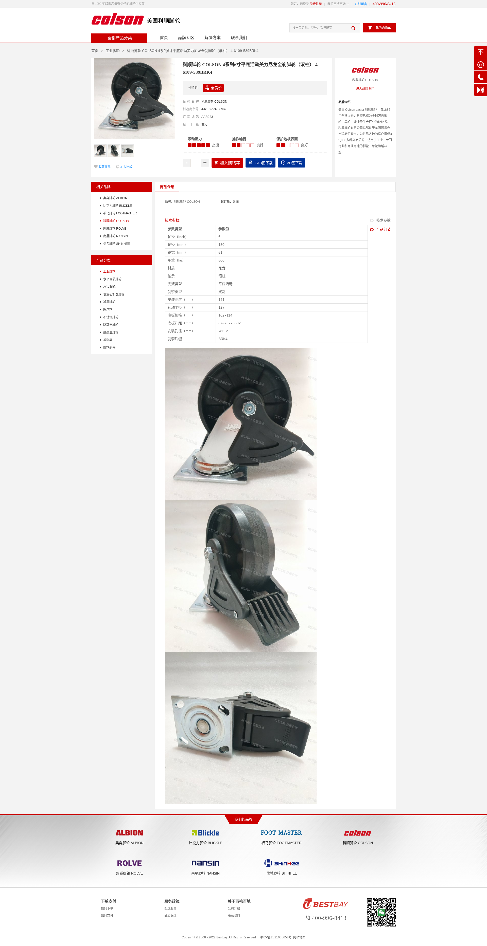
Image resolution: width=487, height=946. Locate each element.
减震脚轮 (109, 302)
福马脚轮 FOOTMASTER (120, 213)
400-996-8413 (384, 4)
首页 (164, 37)
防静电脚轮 (110, 325)
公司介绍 (234, 908)
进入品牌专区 (365, 88)
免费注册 (316, 4)
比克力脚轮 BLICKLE (117, 206)
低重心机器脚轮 (114, 294)
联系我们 (239, 37)
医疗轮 (107, 309)
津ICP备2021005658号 (276, 937)
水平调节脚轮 (112, 279)
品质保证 (170, 915)
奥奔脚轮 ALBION (115, 198)
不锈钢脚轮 (110, 317)
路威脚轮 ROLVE (114, 228)
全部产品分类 (120, 38)
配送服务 (170, 908)
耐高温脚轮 (110, 332)
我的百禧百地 (336, 4)
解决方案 (212, 37)
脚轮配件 (109, 347)
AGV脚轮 (109, 287)
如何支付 (107, 915)
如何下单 (107, 908)
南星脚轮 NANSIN (115, 236)
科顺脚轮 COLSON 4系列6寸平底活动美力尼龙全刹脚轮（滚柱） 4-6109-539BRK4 (192, 51)
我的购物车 (379, 28)
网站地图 (299, 937)
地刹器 (107, 340)
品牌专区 (186, 37)
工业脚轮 (113, 51)
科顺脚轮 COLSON (214, 101)
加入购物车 (227, 163)
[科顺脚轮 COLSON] (135, 20)
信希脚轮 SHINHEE (116, 244)
